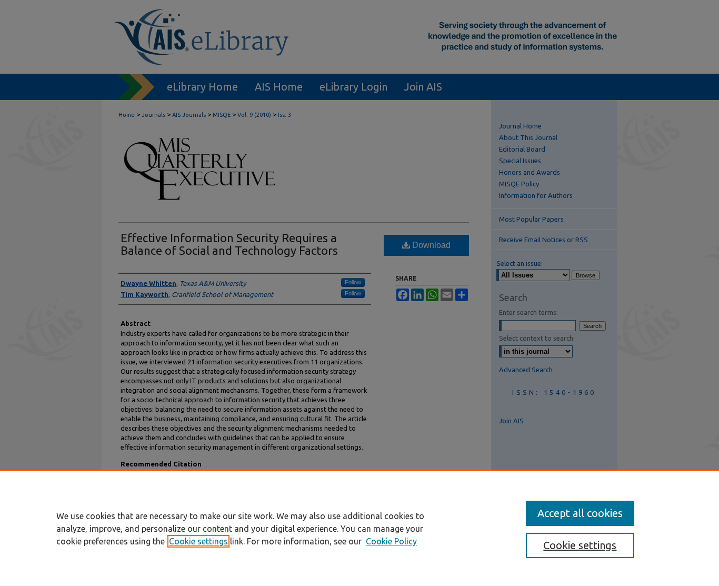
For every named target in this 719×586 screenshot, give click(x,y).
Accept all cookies (580, 513)
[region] (359, 528)
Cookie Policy (391, 541)
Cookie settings (198, 541)
